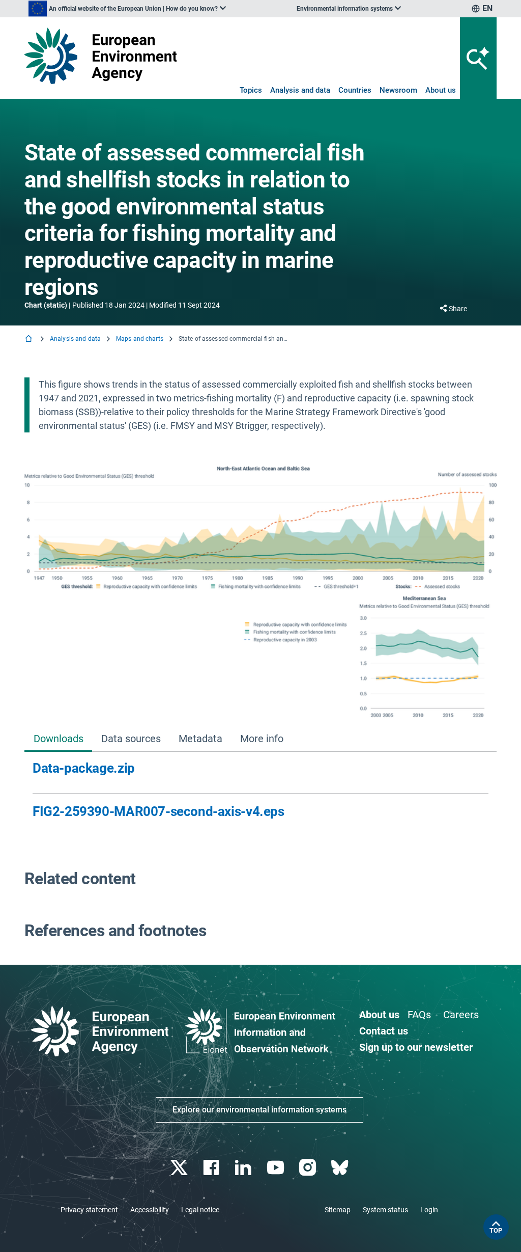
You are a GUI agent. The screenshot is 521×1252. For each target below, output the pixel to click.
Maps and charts (139, 338)
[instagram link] (309, 1167)
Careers (461, 1015)
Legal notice (200, 1210)
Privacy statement (89, 1210)
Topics (251, 90)
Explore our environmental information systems (259, 1109)
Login (429, 1210)
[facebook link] (212, 1167)
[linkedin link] (244, 1167)
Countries (354, 90)
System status (385, 1210)
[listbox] (127, 8)
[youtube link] (277, 1167)
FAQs (419, 1015)
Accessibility (149, 1210)
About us (440, 90)
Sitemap (338, 1210)
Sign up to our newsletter (416, 1047)
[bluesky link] (341, 1167)
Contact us (383, 1031)
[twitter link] (180, 1167)
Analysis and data (300, 90)
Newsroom (398, 90)
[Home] (29, 339)
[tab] (58, 739)
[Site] (100, 56)
